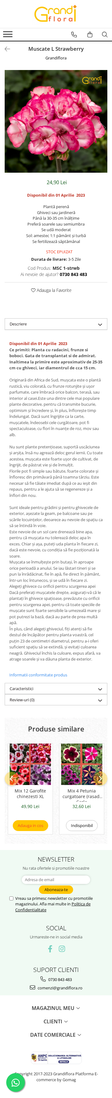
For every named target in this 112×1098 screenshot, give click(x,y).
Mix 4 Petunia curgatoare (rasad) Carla (82, 795)
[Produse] (8, 36)
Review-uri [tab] (22, 700)
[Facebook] (50, 948)
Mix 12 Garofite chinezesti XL (30, 793)
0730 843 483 (59, 979)
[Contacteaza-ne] (74, 34)
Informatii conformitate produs (38, 675)
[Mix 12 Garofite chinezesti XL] (30, 764)
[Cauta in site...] (105, 34)
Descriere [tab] (18, 324)
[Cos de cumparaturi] (90, 34)
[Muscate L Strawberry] (56, 121)
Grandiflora (56, 58)
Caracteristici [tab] (21, 688)
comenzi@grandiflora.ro (59, 988)
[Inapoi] (4, 49)
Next (102, 127)
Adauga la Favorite (53, 290)
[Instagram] (62, 948)
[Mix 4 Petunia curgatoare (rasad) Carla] (81, 764)
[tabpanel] (56, 121)
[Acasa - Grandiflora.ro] (56, 14)
